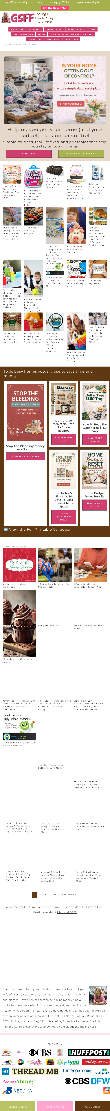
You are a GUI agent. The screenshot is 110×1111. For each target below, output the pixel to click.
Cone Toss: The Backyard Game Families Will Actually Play (54, 828)
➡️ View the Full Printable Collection (38, 529)
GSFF (27, 18)
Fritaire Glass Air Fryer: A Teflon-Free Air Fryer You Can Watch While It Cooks (19, 827)
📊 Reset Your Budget (95, 505)
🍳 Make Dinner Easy (64, 439)
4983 (55, 894)
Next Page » (69, 894)
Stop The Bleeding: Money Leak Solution (25, 447)
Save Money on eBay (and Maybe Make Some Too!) (90, 826)
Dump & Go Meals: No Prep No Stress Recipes (64, 425)
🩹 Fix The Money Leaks (25, 456)
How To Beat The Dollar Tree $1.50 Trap (94, 428)
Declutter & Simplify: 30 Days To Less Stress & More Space (64, 499)
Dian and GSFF (67, 912)
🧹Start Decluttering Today (64, 516)
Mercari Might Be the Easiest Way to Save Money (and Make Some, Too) (54, 876)
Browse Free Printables (81, 154)
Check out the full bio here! (79, 1026)
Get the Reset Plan (55, 8)
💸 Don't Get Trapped (95, 439)
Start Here (28, 154)
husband (56, 994)
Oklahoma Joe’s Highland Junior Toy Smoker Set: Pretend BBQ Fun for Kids (18, 875)
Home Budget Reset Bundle (94, 494)
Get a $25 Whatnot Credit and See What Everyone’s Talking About (88, 876)
